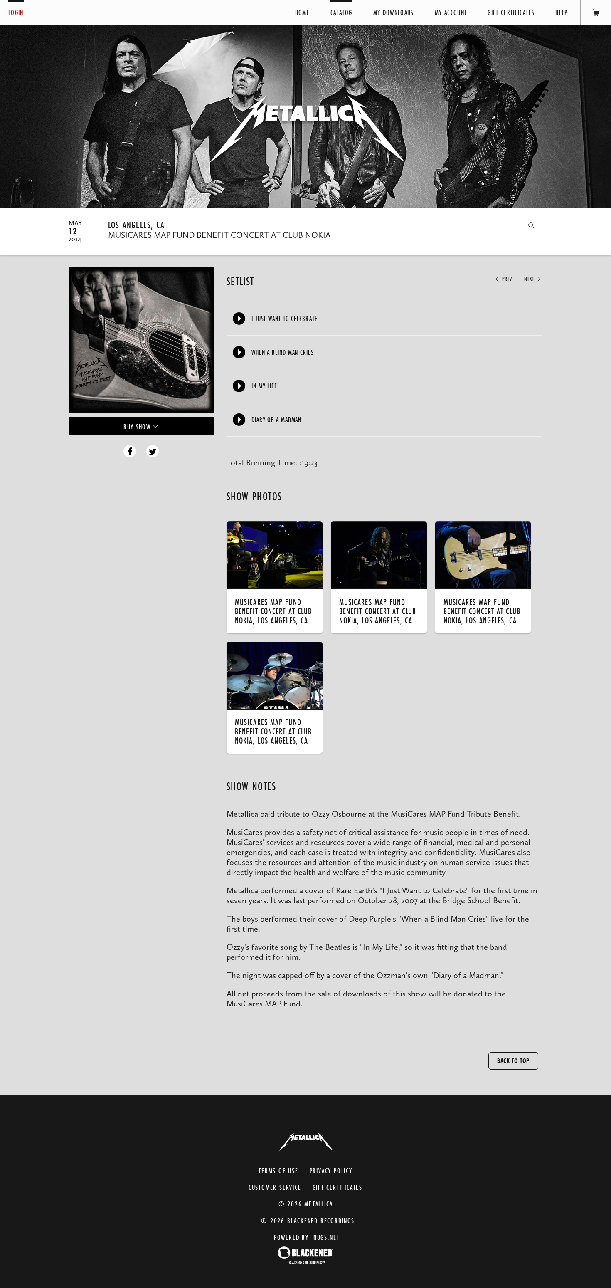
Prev (506, 279)
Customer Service (275, 1187)
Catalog (341, 12)
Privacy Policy (331, 1170)
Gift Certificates (511, 12)
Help (561, 12)
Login (16, 12)
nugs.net (326, 1237)
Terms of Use (278, 1170)
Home (302, 12)
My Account (451, 12)
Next (530, 279)
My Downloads (393, 12)
